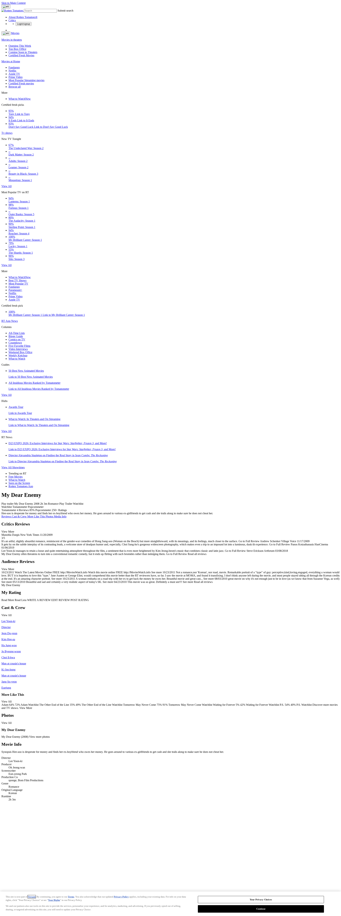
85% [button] (32, 510)
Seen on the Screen (19, 483)
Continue (261, 908)
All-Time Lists (17, 333)
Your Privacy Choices (261, 899)
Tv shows (6, 132)
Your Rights (54, 900)
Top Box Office (17, 48)
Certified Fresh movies (21, 83)
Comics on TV (17, 339)
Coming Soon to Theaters (23, 52)
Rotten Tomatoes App (21, 486)
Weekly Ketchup (18, 355)
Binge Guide (16, 336)
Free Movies (16, 476)
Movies (15, 33)
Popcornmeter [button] (43, 510)
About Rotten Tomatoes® (23, 17)
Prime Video (16, 77)
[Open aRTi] (5, 7)
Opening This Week (20, 45)
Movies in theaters (11, 39)
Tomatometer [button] (8, 510)
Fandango (14, 67)
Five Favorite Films (19, 345)
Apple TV (14, 73)
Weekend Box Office (20, 352)
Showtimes (18, 467)
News (14, 320)
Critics (12, 20)
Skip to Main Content (13, 2)
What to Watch (20, 98)
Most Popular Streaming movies (26, 80)
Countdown (15, 342)
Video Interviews (18, 349)
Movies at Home (10, 61)
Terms (71, 896)
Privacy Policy (121, 896)
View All (6, 186)
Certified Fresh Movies (21, 55)
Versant (32, 896)
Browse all (15, 86)
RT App (6, 320)
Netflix (12, 70)
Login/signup (23, 24)
